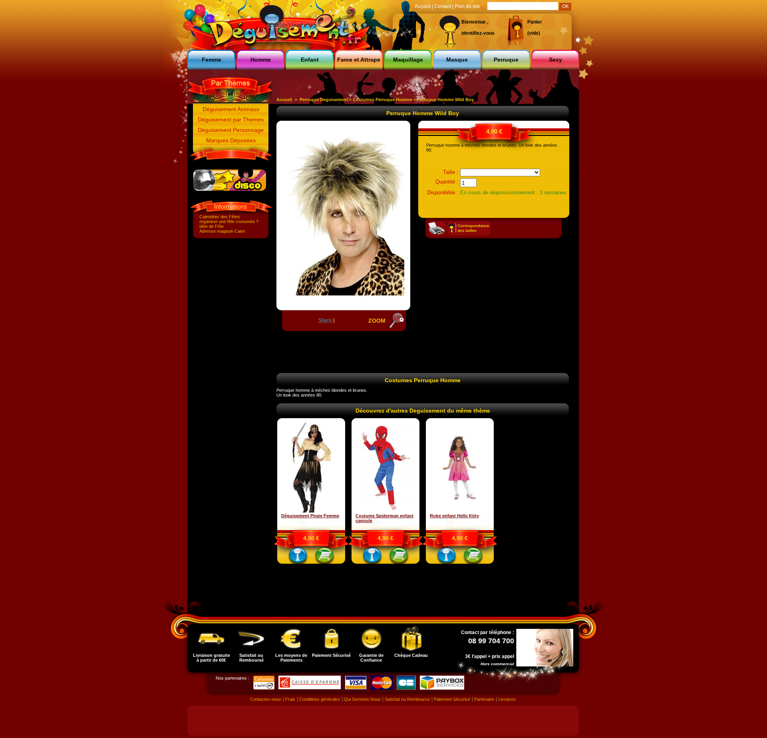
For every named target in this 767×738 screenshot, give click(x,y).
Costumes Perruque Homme (382, 99)
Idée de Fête (211, 226)
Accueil (284, 99)
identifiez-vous (478, 33)
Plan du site (467, 6)
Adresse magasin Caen (222, 231)
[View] (298, 556)
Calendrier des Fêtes (219, 216)
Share (325, 320)
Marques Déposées (231, 140)
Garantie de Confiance (371, 657)
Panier (534, 22)
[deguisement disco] (229, 189)
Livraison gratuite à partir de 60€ (211, 657)
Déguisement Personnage (231, 130)
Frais (290, 699)
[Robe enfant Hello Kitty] (460, 511)
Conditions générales (319, 699)
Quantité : (446, 182)
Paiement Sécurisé (331, 655)
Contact (442, 6)
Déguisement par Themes (231, 119)
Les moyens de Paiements (291, 657)
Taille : (450, 172)
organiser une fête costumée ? (228, 221)
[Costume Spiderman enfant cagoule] (385, 511)
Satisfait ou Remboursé (251, 657)
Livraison (507, 699)
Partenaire (484, 699)
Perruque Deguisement (324, 99)
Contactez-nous (265, 699)
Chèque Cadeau (411, 655)
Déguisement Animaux (231, 109)
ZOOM (376, 320)
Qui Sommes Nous (362, 699)
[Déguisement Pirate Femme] (311, 511)
